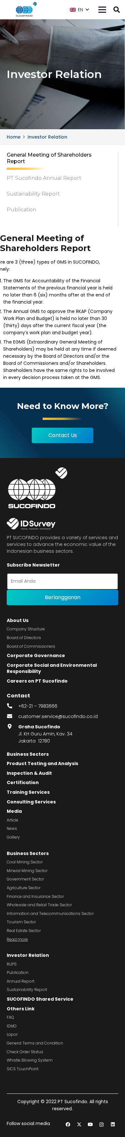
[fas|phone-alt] (12, 706)
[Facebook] (67, 1124)
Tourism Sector (21, 922)
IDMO (12, 1026)
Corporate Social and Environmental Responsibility (52, 668)
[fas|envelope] (12, 716)
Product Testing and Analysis (42, 763)
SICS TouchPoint (22, 1069)
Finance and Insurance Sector (35, 896)
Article (12, 820)
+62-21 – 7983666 (37, 706)
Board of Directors (24, 637)
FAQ (10, 1017)
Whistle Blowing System (30, 1060)
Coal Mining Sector (25, 862)
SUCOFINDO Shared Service (40, 999)
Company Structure (26, 629)
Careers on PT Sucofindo (37, 681)
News (12, 828)
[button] (79, 9)
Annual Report (20, 981)
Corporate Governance (36, 655)
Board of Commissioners (31, 646)
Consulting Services (31, 802)
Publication (18, 972)
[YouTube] (90, 1124)
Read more (17, 939)
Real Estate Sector (24, 930)
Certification (23, 782)
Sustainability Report (27, 989)
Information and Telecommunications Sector (50, 913)
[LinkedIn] (112, 1124)
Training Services (28, 792)
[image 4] (25, 9)
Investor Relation (28, 955)
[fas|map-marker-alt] (12, 726)
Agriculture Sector (23, 887)
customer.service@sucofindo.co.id (58, 716)
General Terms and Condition (35, 1043)
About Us (18, 620)
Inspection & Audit (29, 773)
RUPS (12, 964)
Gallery (13, 837)
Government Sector (25, 879)
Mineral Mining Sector (27, 870)
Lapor (12, 1034)
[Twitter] (79, 1124)
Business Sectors (28, 754)
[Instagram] (101, 1124)
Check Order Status (25, 1051)
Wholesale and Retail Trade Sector (39, 905)
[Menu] (102, 10)
